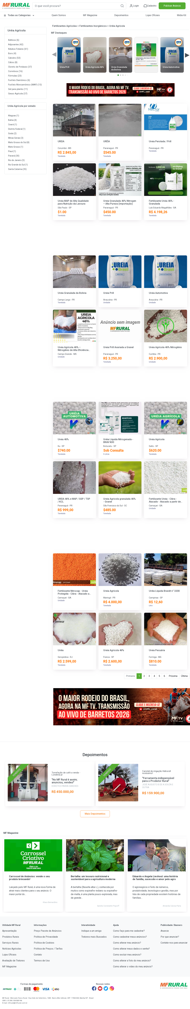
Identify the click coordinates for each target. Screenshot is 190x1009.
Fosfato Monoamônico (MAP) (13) (25, 84)
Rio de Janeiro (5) (16, 160)
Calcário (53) (14, 58)
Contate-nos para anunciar (174, 942)
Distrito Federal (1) (16, 129)
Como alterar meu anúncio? (127, 942)
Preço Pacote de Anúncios (47, 930)
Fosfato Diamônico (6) (19, 80)
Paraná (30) (13, 156)
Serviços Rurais (10, 942)
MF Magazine (90, 15)
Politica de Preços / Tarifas (48, 948)
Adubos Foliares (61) (18, 49)
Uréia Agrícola (17, 30)
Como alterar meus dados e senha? (131, 948)
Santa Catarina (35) (17, 169)
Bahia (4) (12, 120)
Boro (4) (12, 53)
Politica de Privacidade (46, 936)
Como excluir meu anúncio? (127, 954)
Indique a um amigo (91, 930)
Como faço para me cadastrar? (129, 930)
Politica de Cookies (44, 942)
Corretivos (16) (15, 71)
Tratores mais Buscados (94, 936)
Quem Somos (59, 15)
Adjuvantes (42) (15, 44)
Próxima (173, 676)
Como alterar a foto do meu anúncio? (132, 960)
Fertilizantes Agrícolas (64, 26)
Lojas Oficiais (153, 15)
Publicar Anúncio (172, 5)
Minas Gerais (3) (15, 138)
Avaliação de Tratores (13, 960)
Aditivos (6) (13, 40)
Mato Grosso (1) (15, 147)
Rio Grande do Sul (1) (18, 164)
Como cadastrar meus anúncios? (130, 936)
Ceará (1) (12, 124)
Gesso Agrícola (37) (17, 93)
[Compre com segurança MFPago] (7, 989)
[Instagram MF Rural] (112, 988)
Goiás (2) (12, 133)
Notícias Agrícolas (11, 948)
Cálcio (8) (12, 62)
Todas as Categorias (19, 15)
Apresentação (9, 930)
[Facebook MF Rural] (94, 988)
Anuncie (165, 930)
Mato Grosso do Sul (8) (18, 142)
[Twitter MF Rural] (106, 988)
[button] (122, 5)
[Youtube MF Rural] (100, 988)
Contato (38, 954)
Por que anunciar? (170, 936)
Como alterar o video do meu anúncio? (133, 966)
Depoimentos (121, 15)
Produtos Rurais (10, 936)
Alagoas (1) (13, 115)
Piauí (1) (12, 151)
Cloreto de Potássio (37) (20, 67)
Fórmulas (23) (15, 76)
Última (184, 676)
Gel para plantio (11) (18, 89)
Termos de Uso (42, 960)
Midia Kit (181, 15)
